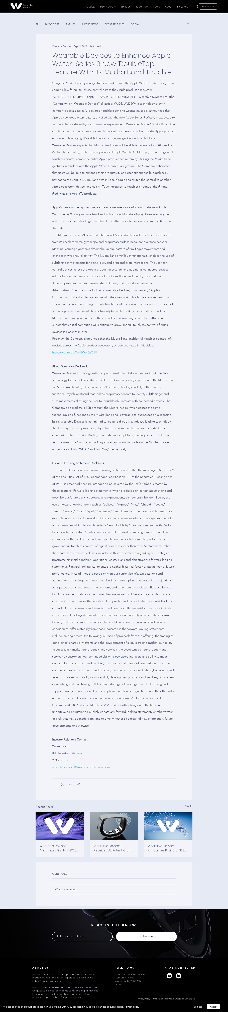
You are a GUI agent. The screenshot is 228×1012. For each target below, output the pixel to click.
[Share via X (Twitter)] (62, 784)
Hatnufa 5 (121, 977)
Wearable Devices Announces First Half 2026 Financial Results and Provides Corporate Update (58, 848)
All (37, 24)
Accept (213, 1006)
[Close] (224, 1006)
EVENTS (70, 24)
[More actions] (174, 46)
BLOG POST (52, 24)
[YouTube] (169, 975)
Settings (198, 1006)
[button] (188, 24)
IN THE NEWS (90, 24)
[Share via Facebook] (53, 784)
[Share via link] (78, 784)
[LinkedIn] (178, 975)
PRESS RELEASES (114, 24)
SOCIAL (135, 24)
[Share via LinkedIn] (70, 784)
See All (188, 806)
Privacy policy (132, 1006)
